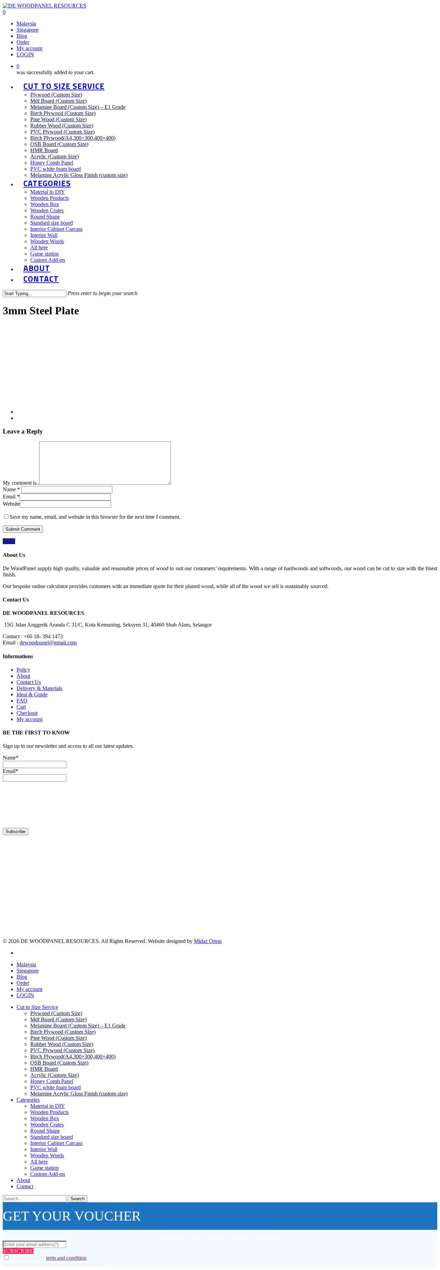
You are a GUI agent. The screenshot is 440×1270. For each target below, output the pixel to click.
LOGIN (25, 995)
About (23, 676)
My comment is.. (21, 483)
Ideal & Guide (31, 694)
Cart (21, 707)
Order (22, 983)
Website (11, 504)
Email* (10, 771)
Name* (11, 758)
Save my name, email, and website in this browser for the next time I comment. (95, 517)
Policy (23, 670)
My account (29, 719)
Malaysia (26, 964)
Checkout (26, 713)
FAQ (22, 701)
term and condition (66, 1258)
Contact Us (28, 682)
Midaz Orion (208, 941)
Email (11, 496)
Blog (21, 977)
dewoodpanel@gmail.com (48, 642)
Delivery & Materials (39, 688)
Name (11, 489)
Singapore (27, 971)
